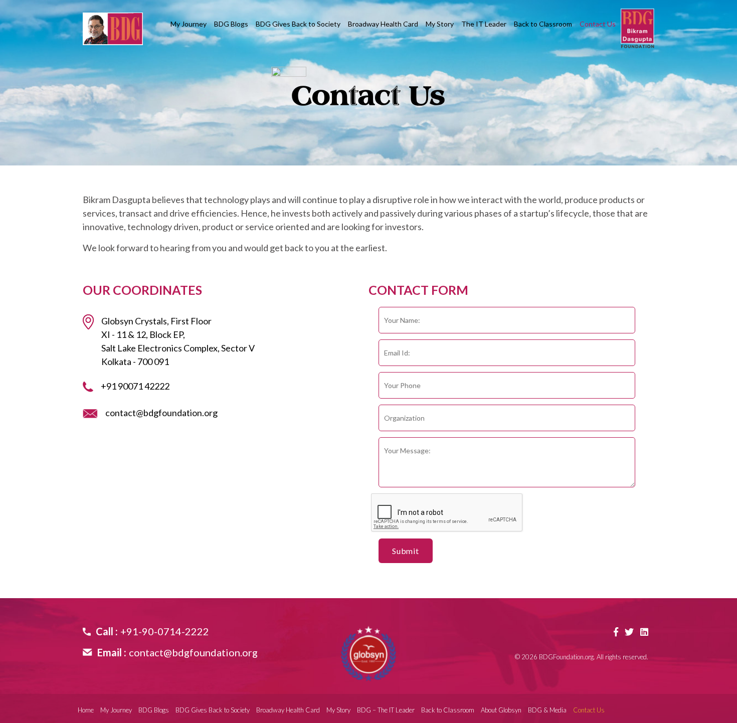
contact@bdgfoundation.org (161, 412)
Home (86, 710)
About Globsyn (501, 710)
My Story (440, 24)
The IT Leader (483, 24)
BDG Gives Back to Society (298, 24)
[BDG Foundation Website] (368, 653)
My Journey (188, 24)
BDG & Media (547, 710)
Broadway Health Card (383, 24)
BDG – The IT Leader (386, 710)
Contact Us (598, 24)
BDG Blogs (231, 24)
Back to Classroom (543, 24)
